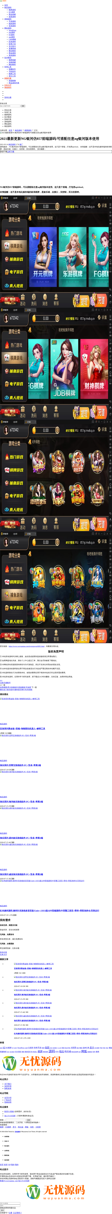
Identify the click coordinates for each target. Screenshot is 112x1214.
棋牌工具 (12, 74)
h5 (4, 1047)
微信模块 (12, 51)
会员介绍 (7, 1098)
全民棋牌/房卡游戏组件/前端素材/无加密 (15, 687)
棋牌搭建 (12, 60)
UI (12, 1048)
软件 (94, 1052)
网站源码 (7, 28)
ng (1, 683)
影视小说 (12, 44)
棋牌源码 (12, 10)
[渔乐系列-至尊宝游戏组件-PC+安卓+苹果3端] (18, 735)
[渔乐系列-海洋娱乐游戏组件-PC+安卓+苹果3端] (19, 772)
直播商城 (12, 48)
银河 (8, 683)
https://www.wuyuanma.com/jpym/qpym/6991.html (26, 646)
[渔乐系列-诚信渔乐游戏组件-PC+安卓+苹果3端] (19, 844)
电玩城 (67, 1051)
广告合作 (7, 1100)
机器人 (35, 1052)
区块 (51, 1048)
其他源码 (12, 55)
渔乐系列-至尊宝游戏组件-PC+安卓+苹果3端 (20, 765)
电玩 (61, 1051)
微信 (78, 1048)
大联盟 (73, 1048)
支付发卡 (12, 46)
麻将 (97, 1052)
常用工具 (7, 67)
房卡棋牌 (96, 1048)
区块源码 (12, 42)
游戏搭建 (12, 62)
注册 (10, 1213)
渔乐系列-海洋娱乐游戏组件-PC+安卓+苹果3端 (21, 801)
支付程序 (12, 1051)
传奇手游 (37, 1048)
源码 (52, 1051)
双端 (63, 1048)
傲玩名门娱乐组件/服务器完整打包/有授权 (16, 690)
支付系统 (18, 1052)
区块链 (55, 1048)
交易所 (30, 1048)
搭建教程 (3, 1052)
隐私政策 (7, 1088)
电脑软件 (12, 69)
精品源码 (7, 7)
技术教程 (7, 58)
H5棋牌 (8, 1048)
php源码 (12, 32)
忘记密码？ (17, 1213)
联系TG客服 (9, 1111)
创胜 (47, 1047)
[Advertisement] (56, 168)
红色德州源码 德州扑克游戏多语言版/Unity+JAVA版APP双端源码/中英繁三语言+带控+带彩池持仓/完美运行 (49, 910)
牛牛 (57, 1052)
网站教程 (12, 64)
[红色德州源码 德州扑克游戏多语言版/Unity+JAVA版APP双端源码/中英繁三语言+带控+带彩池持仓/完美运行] (42, 881)
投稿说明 (7, 1102)
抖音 (104, 1048)
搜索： (2, 1120)
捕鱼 (110, 1048)
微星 (80, 1048)
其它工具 (12, 76)
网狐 (84, 1051)
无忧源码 (17, 1131)
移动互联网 (74, 1052)
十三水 (59, 1048)
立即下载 (10, 151)
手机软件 (12, 71)
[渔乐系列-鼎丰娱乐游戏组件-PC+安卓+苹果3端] (19, 808)
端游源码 (12, 23)
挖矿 (107, 1048)
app (1, 1048)
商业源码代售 (14, 83)
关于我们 (7, 1084)
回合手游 (67, 1048)
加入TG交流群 (10, 1116)
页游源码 (12, 26)
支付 (8, 1051)
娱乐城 (4, 683)
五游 (26, 1048)
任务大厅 (3, 954)
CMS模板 (12, 39)
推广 (21, 144)
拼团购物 (12, 81)
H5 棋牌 (12, 12)
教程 (23, 1052)
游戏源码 (7, 19)
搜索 (23, 106)
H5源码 (11, 35)
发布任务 (3, 952)
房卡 (92, 1047)
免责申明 (7, 1086)
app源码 (12, 37)
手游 (101, 1048)
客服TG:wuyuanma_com (9, 1181)
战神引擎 (86, 1048)
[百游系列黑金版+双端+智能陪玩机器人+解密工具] (20, 699)
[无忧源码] (3, 1)
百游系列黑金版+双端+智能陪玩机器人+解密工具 (22, 728)
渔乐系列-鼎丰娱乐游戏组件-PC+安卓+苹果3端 (21, 838)
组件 (79, 1051)
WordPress (12, 30)
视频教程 (89, 1051)
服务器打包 (29, 1052)
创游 (43, 1048)
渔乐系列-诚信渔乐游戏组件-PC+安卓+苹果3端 (21, 874)
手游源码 (12, 21)
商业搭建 (12, 14)
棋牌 (40, 1051)
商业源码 (12, 53)
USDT (15, 1048)
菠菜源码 (12, 17)
